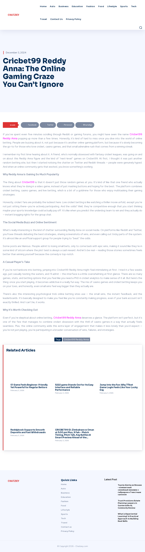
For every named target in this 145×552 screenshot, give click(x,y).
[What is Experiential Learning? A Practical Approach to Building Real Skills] (110, 518)
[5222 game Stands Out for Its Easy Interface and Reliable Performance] (73, 369)
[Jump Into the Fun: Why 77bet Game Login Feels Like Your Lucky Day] (118, 369)
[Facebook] (5, 488)
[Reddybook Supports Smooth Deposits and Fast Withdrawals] (28, 414)
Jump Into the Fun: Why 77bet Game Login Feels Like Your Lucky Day (119, 387)
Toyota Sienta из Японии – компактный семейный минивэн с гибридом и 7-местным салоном (130, 490)
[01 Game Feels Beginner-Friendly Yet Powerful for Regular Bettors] (28, 369)
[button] (140, 27)
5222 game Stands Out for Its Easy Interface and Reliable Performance (74, 387)
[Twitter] (17, 488)
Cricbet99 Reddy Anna (76, 339)
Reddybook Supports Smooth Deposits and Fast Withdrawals (28, 431)
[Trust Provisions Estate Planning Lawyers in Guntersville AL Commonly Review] (110, 505)
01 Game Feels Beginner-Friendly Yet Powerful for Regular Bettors (29, 386)
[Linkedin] (11, 488)
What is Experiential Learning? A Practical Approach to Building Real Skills (128, 517)
